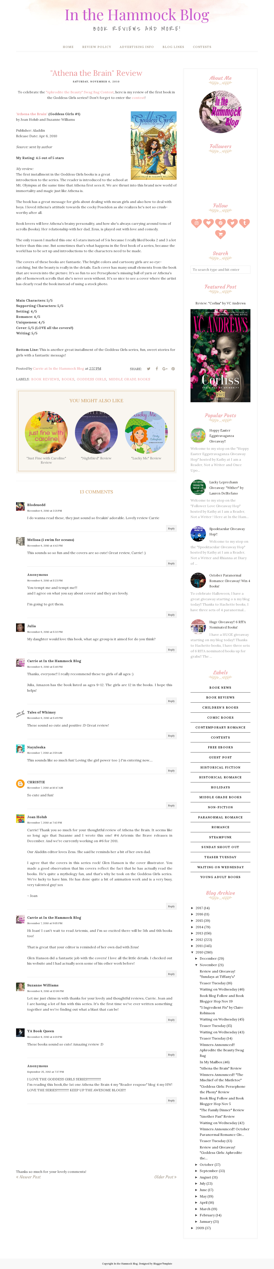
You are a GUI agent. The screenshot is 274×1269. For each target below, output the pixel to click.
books (68, 379)
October (207, 1164)
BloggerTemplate (162, 1263)
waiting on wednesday (220, 867)
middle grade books (129, 379)
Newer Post (29, 1177)
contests (220, 737)
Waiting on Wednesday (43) (222, 1032)
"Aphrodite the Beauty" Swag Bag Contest (80, 92)
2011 (199, 946)
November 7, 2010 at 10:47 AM (45, 787)
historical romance (220, 777)
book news (220, 688)
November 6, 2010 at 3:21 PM (44, 510)
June (203, 1190)
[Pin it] (173, 368)
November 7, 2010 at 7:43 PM (44, 822)
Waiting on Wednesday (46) (222, 989)
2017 (199, 908)
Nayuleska (36, 747)
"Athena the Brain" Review (221, 1068)
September (209, 1171)
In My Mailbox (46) (214, 1062)
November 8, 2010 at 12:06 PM (45, 991)
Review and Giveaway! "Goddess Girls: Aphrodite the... (221, 1152)
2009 (200, 1228)
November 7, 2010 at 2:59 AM (44, 752)
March (205, 1209)
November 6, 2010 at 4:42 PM (45, 545)
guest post (220, 757)
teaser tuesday (220, 857)
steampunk (220, 837)
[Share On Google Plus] (164, 368)
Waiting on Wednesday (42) (222, 1123)
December (208, 958)
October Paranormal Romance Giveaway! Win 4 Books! (229, 580)
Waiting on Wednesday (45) (222, 1019)
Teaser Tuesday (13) (216, 1141)
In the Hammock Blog (137, 14)
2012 (199, 939)
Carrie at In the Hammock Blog (54, 661)
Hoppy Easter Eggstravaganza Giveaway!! (221, 435)
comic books (220, 717)
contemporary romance (220, 727)
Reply (171, 528)
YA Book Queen (40, 1031)
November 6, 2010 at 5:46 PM (45, 666)
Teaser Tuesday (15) (216, 1025)
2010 (199, 952)
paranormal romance (220, 817)
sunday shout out (220, 847)
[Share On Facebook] (156, 368)
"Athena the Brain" (32, 114)
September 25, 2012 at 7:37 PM (45, 1071)
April (203, 1202)
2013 (199, 933)
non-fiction (220, 807)
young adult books (220, 877)
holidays (220, 787)
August (205, 1177)
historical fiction (220, 767)
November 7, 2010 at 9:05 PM (44, 923)
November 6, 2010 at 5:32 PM (45, 631)
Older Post (163, 1177)
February (207, 1215)
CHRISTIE (36, 782)
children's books (220, 707)
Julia (31, 626)
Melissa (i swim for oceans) (50, 540)
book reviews (45, 379)
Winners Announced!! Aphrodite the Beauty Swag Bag (222, 1050)
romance (220, 827)
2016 (199, 914)
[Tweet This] (148, 368)
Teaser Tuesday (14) (216, 1038)
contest (138, 97)
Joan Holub (37, 817)
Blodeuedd (36, 505)
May (203, 1196)
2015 (199, 920)
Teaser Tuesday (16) (216, 983)
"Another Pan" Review (217, 1116)
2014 (199, 927)
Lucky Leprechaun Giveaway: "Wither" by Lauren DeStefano (226, 487)
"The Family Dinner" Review (222, 1110)
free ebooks (220, 747)
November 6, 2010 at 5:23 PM (45, 580)
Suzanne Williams (42, 985)
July (203, 1183)
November (208, 965)
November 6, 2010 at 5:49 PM (45, 717)
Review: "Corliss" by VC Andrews (220, 303)
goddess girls (91, 379)
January (206, 1221)
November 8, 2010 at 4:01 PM (44, 1036)
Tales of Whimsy (41, 712)
